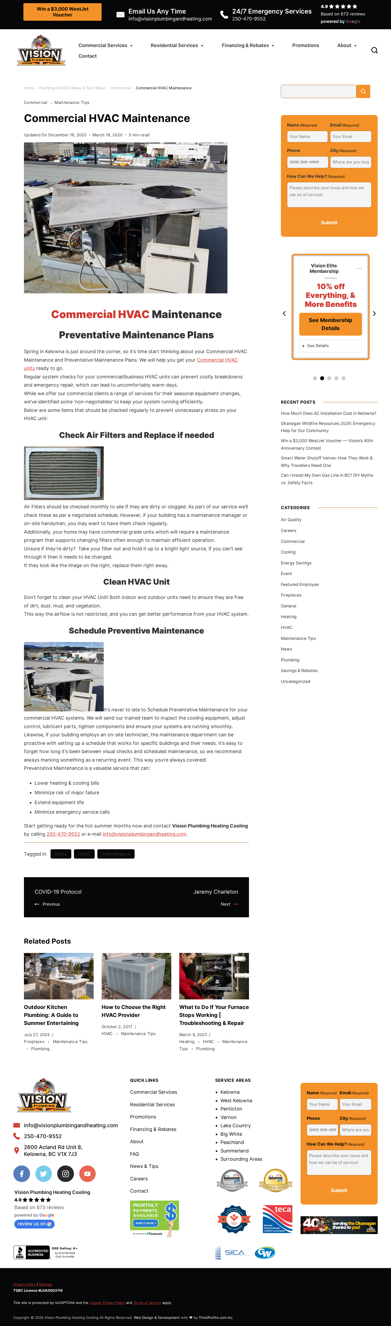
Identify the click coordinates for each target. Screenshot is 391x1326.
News (286, 649)
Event (286, 573)
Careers (288, 530)
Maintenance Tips (72, 102)
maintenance (116, 854)
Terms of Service (147, 1302)
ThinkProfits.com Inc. (216, 1317)
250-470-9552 (249, 19)
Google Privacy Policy (107, 1302)
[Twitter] (43, 1173)
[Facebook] (21, 1173)
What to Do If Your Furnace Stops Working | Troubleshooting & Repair (214, 1015)
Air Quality (291, 519)
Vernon (229, 1117)
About (344, 45)
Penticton (231, 1109)
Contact (87, 56)
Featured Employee (300, 584)
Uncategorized (295, 681)
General (288, 606)
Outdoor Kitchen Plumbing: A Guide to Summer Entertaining (51, 1015)
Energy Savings (296, 562)
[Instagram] (65, 1173)
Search (363, 91)
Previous (51, 904)
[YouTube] (87, 1173)
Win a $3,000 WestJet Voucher (63, 12)
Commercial (36, 102)
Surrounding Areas (241, 1159)
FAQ (134, 1154)
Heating (187, 1041)
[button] (284, 313)
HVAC (84, 854)
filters (61, 854)
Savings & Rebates (299, 670)
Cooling (288, 552)
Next (225, 904)
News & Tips (144, 1166)
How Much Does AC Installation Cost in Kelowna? (328, 413)
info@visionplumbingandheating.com (170, 19)
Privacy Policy (24, 1284)
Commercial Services (102, 45)
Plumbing (40, 1048)
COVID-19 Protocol (58, 892)
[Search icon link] (373, 51)
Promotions (305, 45)
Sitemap (45, 1284)
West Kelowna (236, 1100)
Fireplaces (34, 1041)
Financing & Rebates (245, 45)
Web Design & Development (157, 1317)
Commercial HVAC (100, 314)
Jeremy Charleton (215, 892)
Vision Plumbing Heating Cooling (52, 1192)
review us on (32, 1223)
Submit (329, 222)
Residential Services (174, 45)
